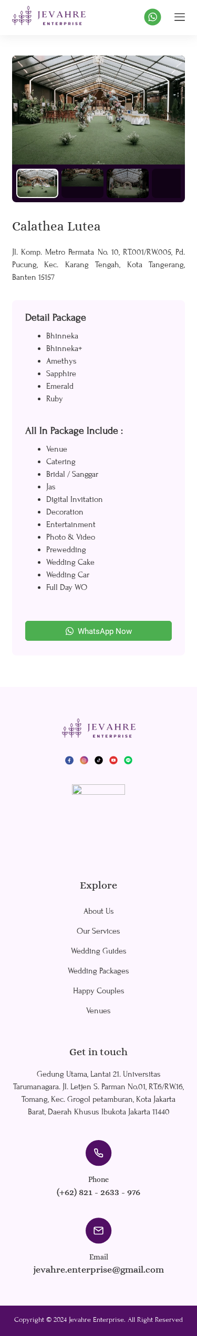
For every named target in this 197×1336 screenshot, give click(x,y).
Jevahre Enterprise (96, 1320)
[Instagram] (84, 759)
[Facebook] (69, 759)
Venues (98, 1010)
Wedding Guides (99, 951)
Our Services (98, 931)
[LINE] (128, 759)
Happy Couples (99, 990)
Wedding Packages (98, 971)
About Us (99, 911)
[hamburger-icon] (179, 17)
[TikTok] (99, 759)
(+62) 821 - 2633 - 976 (98, 1192)
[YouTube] (113, 759)
